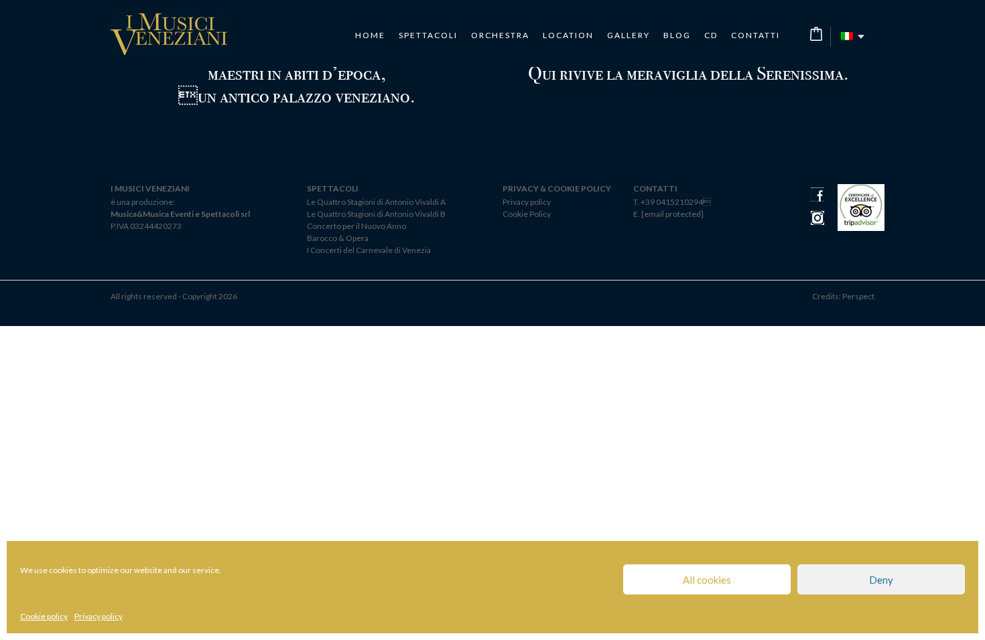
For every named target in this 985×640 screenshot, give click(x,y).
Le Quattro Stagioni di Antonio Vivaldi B (376, 214)
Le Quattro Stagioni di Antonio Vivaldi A (376, 202)
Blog (677, 35)
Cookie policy (44, 616)
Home (370, 35)
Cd (711, 35)
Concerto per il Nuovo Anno (356, 226)
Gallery (628, 35)
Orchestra (500, 35)
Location (568, 35)
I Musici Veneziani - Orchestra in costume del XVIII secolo (169, 34)
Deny (881, 580)
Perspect (858, 296)
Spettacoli (428, 35)
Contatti (755, 35)
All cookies (707, 580)
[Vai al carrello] (816, 34)
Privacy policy (98, 616)
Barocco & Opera (338, 238)
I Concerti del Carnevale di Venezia (369, 250)
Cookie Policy (527, 214)
